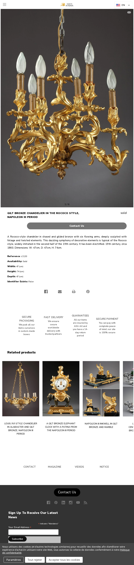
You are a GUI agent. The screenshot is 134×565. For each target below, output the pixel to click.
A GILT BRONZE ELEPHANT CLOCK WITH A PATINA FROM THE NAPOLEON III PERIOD (61, 427)
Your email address (19, 527)
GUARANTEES (80, 315)
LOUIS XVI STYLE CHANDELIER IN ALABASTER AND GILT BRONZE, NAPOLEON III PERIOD (20, 428)
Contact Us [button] (67, 492)
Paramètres (13, 560)
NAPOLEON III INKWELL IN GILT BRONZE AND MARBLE (101, 425)
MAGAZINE (54, 466)
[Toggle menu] (4, 4)
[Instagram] (70, 502)
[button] (67, 225)
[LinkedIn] (63, 502)
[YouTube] (78, 502)
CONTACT (30, 466)
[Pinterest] (88, 291)
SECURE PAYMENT (107, 319)
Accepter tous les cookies (64, 560)
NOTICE (104, 466)
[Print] (73, 291)
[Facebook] (46, 291)
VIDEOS (79, 466)
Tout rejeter (35, 560)
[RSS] (85, 502)
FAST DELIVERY (53, 317)
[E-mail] (60, 291)
